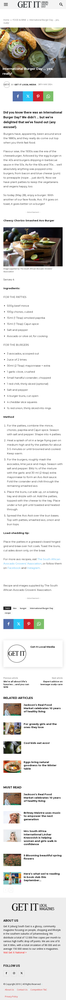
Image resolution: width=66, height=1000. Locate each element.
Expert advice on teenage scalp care (51, 683)
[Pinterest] (38, 96)
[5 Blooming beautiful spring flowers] (12, 860)
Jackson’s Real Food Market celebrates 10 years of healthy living (42, 708)
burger (23, 608)
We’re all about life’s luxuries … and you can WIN (16, 684)
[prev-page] (5, 890)
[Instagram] (14, 973)
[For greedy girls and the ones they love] (12, 728)
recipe (8, 613)
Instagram (33, 567)
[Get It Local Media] (7, 84)
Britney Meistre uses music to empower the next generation (42, 816)
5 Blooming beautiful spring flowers (43, 857)
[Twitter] (28, 96)
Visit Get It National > (15, 952)
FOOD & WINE (19, 19)
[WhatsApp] (48, 96)
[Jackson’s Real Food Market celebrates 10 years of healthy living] (12, 709)
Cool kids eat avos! (37, 743)
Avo (15, 608)
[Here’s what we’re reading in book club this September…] (12, 878)
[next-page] (11, 890)
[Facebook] (18, 96)
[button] (61, 4)
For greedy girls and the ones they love (40, 725)
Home (6, 19)
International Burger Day (41, 608)
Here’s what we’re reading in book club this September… (42, 877)
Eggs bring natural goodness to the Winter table (40, 765)
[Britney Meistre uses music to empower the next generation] (12, 817)
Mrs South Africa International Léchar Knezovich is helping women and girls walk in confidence (40, 837)
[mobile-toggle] (5, 4)
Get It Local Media (25, 84)
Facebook (14, 567)
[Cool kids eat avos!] (12, 747)
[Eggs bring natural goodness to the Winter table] (12, 766)
